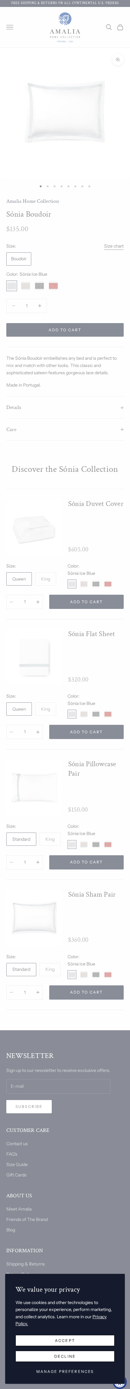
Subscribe (29, 1106)
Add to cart (65, 330)
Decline (65, 1356)
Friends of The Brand (27, 1219)
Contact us (17, 1143)
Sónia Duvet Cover (96, 503)
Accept (65, 1340)
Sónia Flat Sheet (91, 634)
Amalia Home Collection (32, 201)
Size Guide (17, 1164)
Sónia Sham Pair (92, 894)
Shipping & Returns (25, 1264)
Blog (10, 1230)
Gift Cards (16, 1175)
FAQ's (11, 1154)
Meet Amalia (19, 1209)
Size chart (114, 246)
